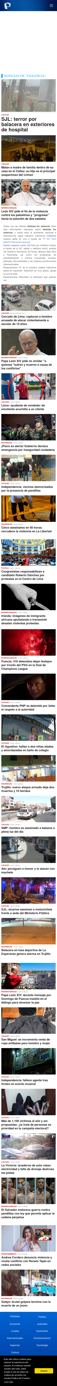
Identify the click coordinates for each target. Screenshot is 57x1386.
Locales (15, 1331)
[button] (51, 5)
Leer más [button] (8, 1382)
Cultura (15, 1352)
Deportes (15, 1345)
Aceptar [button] (43, 1371)
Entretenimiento (42, 1338)
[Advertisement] (28, 40)
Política (42, 1317)
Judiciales (42, 1324)
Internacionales (15, 1338)
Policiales (15, 1316)
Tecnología (42, 1345)
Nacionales (42, 1331)
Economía (15, 1324)
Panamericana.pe (20, 242)
